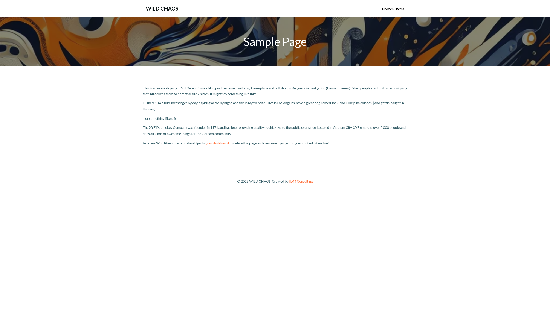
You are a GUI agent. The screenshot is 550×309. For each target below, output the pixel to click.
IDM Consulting (301, 181)
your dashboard (217, 143)
